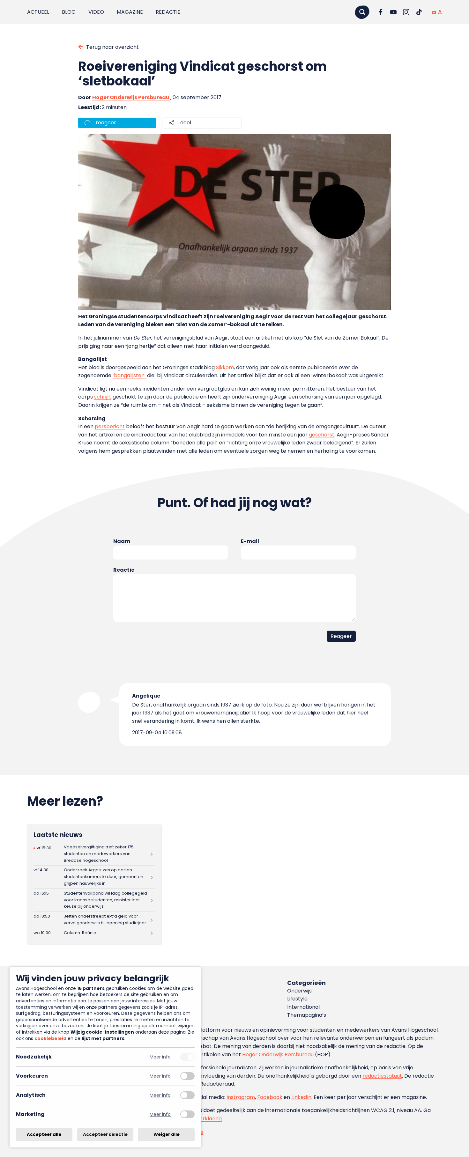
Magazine (130, 12)
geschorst (321, 434)
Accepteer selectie (105, 1134)
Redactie (168, 12)
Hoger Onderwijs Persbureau (130, 97)
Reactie (123, 570)
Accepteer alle (44, 1134)
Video (96, 12)
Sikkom (225, 367)
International (303, 1007)
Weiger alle (166, 1134)
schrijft (102, 396)
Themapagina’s (306, 1015)
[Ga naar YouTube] (393, 12)
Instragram (241, 1097)
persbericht (110, 426)
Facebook (269, 1097)
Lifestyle (297, 998)
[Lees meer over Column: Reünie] (94, 933)
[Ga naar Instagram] (406, 12)
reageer (106, 122)
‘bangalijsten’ (129, 375)
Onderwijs (299, 990)
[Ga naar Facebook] (380, 12)
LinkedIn (301, 1097)
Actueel (38, 12)
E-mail (250, 541)
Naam (121, 541)
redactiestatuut (382, 1076)
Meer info (160, 1057)
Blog (69, 12)
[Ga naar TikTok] (419, 12)
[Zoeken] (362, 12)
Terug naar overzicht (112, 47)
